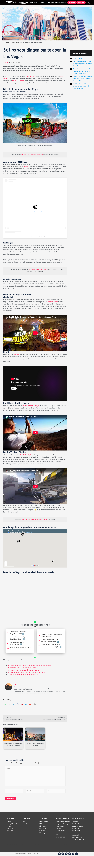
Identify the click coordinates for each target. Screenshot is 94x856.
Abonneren (43, 2)
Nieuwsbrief (44, 821)
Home (7, 42)
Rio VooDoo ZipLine (26, 455)
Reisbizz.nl (75, 828)
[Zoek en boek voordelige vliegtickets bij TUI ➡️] (19, 633)
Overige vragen (60, 830)
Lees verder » (13, 748)
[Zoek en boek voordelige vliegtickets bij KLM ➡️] (19, 638)
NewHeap (26, 824)
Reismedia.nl (76, 830)
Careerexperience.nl (78, 837)
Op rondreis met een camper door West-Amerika (23, 670)
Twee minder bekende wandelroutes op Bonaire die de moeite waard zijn (82, 86)
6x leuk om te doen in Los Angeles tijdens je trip (23, 674)
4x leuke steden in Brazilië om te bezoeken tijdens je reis (26, 672)
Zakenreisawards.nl (78, 839)
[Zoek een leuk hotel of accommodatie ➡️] (19, 643)
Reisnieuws (23, 3)
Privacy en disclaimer (33, 853)
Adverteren (10, 828)
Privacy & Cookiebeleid (13, 824)
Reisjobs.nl (75, 835)
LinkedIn (43, 828)
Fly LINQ (16, 354)
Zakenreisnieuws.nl (78, 826)
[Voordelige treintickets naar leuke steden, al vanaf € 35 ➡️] (50, 635)
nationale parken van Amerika (38, 269)
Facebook (44, 826)
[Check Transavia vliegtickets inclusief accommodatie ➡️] (50, 640)
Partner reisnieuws (12, 833)
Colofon (9, 826)
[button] (89, 3)
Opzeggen (59, 828)
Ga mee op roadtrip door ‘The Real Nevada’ (22, 668)
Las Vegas (17, 42)
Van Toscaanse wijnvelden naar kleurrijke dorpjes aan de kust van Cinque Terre (82, 64)
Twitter (43, 824)
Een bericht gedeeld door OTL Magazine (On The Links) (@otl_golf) (28, 236)
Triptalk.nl (75, 821)
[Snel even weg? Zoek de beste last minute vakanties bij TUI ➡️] (50, 646)
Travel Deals (50, 2)
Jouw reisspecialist (60, 2)
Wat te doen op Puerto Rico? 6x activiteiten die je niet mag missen (29, 665)
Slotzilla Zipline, (53, 302)
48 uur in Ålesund (78, 58)
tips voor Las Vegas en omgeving (32, 154)
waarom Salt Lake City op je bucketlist (34, 519)
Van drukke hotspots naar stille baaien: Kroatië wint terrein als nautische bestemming (82, 71)
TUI (24, 821)
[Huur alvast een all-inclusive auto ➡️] (19, 648)
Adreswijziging (60, 826)
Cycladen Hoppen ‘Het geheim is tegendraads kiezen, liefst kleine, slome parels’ (82, 79)
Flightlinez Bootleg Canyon (31, 406)
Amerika (12, 42)
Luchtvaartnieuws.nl (78, 824)
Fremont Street (31, 76)
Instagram (44, 833)
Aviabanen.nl (76, 833)
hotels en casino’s (18, 81)
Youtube (43, 830)
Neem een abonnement (63, 821)
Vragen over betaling (62, 824)
